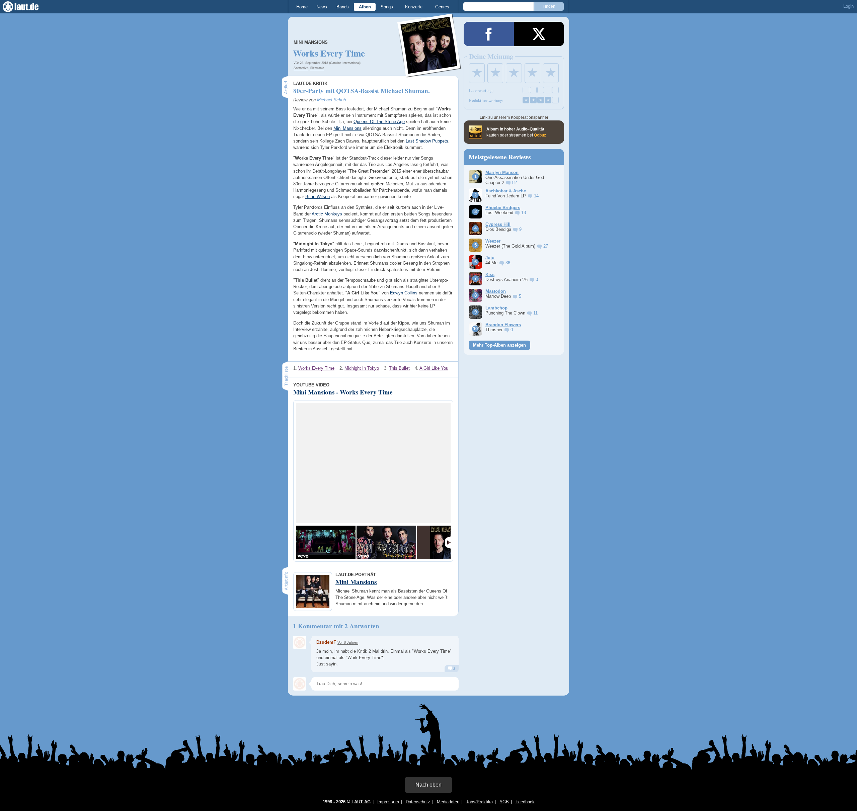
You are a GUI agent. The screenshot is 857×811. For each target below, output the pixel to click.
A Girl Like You (433, 368)
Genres (442, 6)
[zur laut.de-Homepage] (27, 6)
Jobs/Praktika (479, 801)
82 (514, 182)
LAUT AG (361, 801)
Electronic (317, 68)
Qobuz (540, 135)
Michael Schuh (331, 99)
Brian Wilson (317, 196)
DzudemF (326, 642)
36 (507, 262)
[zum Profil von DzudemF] (299, 642)
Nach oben (428, 785)
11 (535, 313)
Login (848, 6)
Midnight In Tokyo (361, 368)
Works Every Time (316, 368)
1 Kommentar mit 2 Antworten (336, 626)
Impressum (388, 801)
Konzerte (413, 6)
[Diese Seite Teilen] (489, 34)
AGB (504, 801)
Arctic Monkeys (327, 213)
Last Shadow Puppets (427, 141)
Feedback (525, 801)
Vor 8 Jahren (347, 642)
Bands (342, 6)
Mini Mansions (311, 42)
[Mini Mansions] (429, 73)
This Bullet (399, 368)
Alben (365, 6)
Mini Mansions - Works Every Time (343, 392)
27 (545, 246)
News (321, 6)
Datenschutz (418, 801)
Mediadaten (448, 801)
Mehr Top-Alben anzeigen (499, 345)
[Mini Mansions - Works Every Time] (326, 542)
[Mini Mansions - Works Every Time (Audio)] (386, 542)
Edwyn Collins (403, 292)
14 (536, 195)
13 (523, 212)
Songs (387, 6)
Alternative (301, 68)
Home (302, 6)
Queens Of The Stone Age (379, 121)
